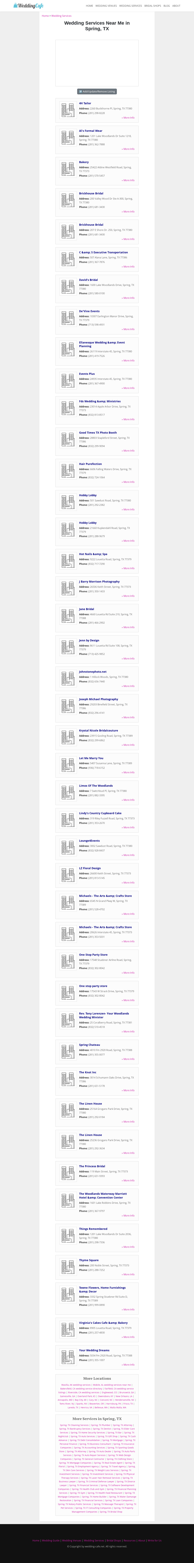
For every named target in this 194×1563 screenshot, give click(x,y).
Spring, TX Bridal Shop (111, 1511)
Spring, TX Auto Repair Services (90, 1455)
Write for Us (155, 1540)
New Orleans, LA (124, 1396)
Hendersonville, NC (124, 1399)
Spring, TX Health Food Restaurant (105, 1492)
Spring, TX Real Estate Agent (108, 1462)
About (176, 5)
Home (89, 5)
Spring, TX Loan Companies (119, 1500)
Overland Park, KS (86, 1396)
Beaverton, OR (96, 1403)
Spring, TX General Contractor (89, 1459)
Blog (167, 5)
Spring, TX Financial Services (83, 1485)
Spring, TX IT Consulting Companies (93, 1507)
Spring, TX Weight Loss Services (103, 1470)
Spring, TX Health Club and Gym (88, 1489)
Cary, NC (93, 1399)
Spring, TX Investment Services (97, 1474)
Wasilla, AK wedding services (76, 1384)
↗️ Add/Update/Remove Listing (97, 91)
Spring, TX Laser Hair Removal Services (100, 1477)
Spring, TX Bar (114, 1432)
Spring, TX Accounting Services (89, 1447)
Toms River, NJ (67, 1403)
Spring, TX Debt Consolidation (85, 1440)
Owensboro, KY (105, 1396)
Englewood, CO (109, 1392)
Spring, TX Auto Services (83, 1436)
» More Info (128, 117)
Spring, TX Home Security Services (88, 1432)
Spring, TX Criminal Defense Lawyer (96, 1481)
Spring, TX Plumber (100, 1425)
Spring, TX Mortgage (112, 1440)
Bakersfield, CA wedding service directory (81, 1388)
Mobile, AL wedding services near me (112, 1384)
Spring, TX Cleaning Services (74, 1425)
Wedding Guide (51, 1540)
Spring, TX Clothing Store (119, 1459)
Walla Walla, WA (118, 1407)
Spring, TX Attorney (122, 1425)
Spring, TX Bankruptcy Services (74, 1428)
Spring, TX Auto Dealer (100, 1451)
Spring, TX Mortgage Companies (75, 1462)
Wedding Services (130, 5)
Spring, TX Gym (77, 1492)
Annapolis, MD (65, 1399)
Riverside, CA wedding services (83, 1392)
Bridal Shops (152, 5)
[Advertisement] (25, 59)
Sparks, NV (81, 1403)
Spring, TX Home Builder (94, 1496)
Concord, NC (106, 1399)
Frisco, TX (128, 1403)
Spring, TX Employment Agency (83, 1466)
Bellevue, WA (101, 1407)
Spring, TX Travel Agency (113, 1466)
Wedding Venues (106, 5)
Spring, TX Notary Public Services (74, 1504)
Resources (130, 1540)
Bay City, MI (81, 1399)
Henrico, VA (86, 1407)
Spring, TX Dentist (102, 1428)
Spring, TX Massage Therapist (109, 1504)
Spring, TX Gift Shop (107, 1436)
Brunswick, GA (126, 1392)
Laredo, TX (73, 1407)
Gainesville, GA (67, 1396)
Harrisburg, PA (113, 1403)
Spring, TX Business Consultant (95, 1443)
